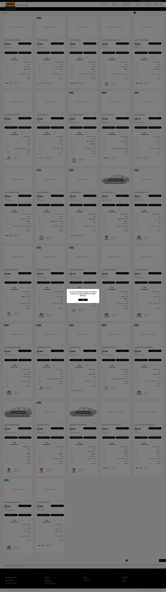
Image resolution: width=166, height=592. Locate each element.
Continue (83, 299)
